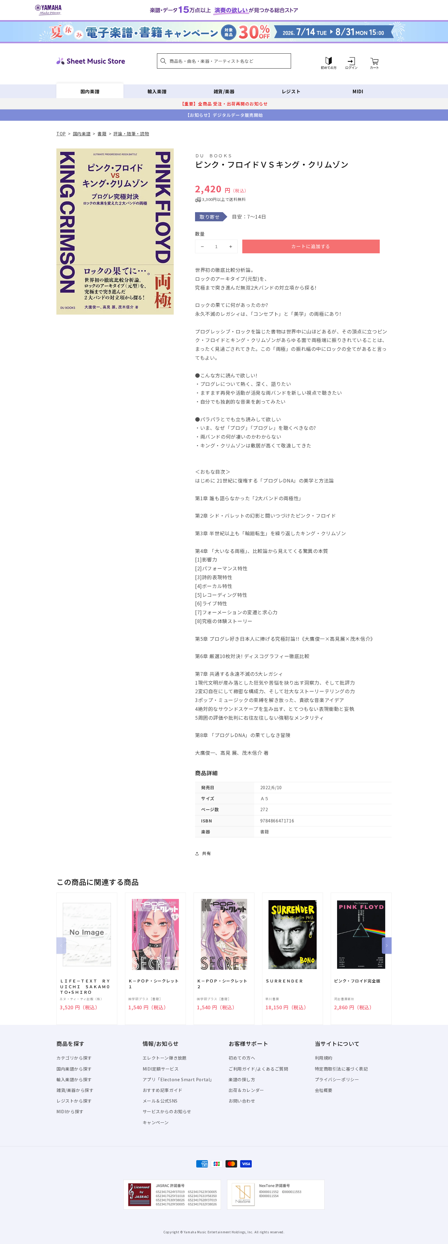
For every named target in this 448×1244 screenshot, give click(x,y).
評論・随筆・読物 (131, 133)
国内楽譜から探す (74, 1069)
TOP (61, 133)
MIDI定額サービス (161, 1069)
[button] (224, 61)
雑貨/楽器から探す (75, 1090)
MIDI (358, 91)
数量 (200, 233)
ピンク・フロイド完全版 (357, 981)
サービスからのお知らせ (167, 1111)
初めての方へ (242, 1058)
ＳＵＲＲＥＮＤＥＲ (284, 981)
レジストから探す (74, 1101)
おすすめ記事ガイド (163, 1090)
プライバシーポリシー (337, 1079)
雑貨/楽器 (224, 91)
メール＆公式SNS (160, 1101)
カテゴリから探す (74, 1058)
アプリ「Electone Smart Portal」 (179, 1079)
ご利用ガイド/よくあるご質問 (258, 1069)
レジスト (291, 91)
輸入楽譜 (157, 91)
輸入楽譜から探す (74, 1079)
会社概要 (323, 1090)
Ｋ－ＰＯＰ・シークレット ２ (224, 983)
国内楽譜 (89, 91)
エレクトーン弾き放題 (165, 1058)
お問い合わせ (242, 1101)
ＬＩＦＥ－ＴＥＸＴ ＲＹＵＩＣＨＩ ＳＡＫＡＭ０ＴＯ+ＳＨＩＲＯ (85, 986)
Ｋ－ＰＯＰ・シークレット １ (155, 983)
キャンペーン (156, 1122)
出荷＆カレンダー (246, 1090)
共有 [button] (206, 853)
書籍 (102, 133)
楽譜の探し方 (242, 1079)
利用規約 (323, 1058)
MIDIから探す (70, 1111)
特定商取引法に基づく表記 (341, 1069)
